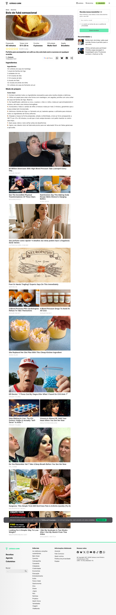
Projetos (35, 598)
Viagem (35, 606)
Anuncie (101, 3)
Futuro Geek (36, 581)
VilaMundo (36, 608)
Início (7, 10)
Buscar (8, 568)
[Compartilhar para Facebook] (67, 58)
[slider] (12, 49)
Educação (35, 573)
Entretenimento (37, 576)
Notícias (35, 596)
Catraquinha (36, 561)
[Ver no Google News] (48, 58)
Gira (33, 586)
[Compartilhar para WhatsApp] (57, 58)
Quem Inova (36, 601)
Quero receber (94, 30)
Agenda (80, 3)
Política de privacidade (62, 559)
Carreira (35, 558)
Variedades (36, 603)
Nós (33, 593)
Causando (35, 563)
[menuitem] (17, 555)
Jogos (34, 591)
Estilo (34, 578)
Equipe (57, 561)
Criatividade (36, 568)
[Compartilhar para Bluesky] (62, 58)
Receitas (90, 3)
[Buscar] (25, 571)
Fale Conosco (59, 554)
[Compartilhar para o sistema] (72, 58)
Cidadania (35, 566)
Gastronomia (36, 583)
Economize (36, 571)
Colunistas (10, 561)
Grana (34, 588)
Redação (11, 57)
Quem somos (59, 556)
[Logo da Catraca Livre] (13, 3)
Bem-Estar (36, 556)
